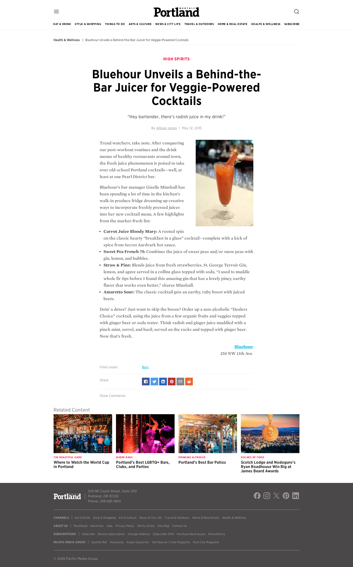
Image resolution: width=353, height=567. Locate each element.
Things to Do (115, 24)
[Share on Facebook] (146, 381)
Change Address (139, 534)
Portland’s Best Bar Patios (202, 462)
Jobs (109, 526)
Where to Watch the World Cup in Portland (81, 464)
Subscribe (292, 24)
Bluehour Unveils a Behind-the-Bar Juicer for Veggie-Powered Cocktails (137, 40)
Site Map (163, 526)
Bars (145, 367)
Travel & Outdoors (199, 24)
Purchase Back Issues (191, 534)
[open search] (296, 12)
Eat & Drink (62, 24)
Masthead (80, 526)
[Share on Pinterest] (172, 381)
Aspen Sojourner (138, 542)
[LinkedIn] (295, 496)
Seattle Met (99, 542)
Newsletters (216, 534)
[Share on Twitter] (154, 381)
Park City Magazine (206, 542)
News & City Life (168, 24)
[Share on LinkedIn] (163, 381)
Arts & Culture (140, 24)
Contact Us (179, 526)
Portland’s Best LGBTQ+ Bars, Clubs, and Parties (143, 464)
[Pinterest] (286, 496)
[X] (276, 496)
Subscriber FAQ (163, 534)
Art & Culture (128, 517)
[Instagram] (266, 496)
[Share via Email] (180, 381)
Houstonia (117, 542)
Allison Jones (166, 128)
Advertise (96, 526)
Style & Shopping (88, 24)
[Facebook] (257, 496)
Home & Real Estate (233, 24)
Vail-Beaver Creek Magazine (171, 542)
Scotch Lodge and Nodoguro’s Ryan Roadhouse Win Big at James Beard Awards (268, 466)
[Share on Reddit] (189, 381)
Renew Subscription (111, 534)
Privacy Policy (125, 526)
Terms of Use (146, 526)
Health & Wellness (265, 24)
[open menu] (56, 12)
